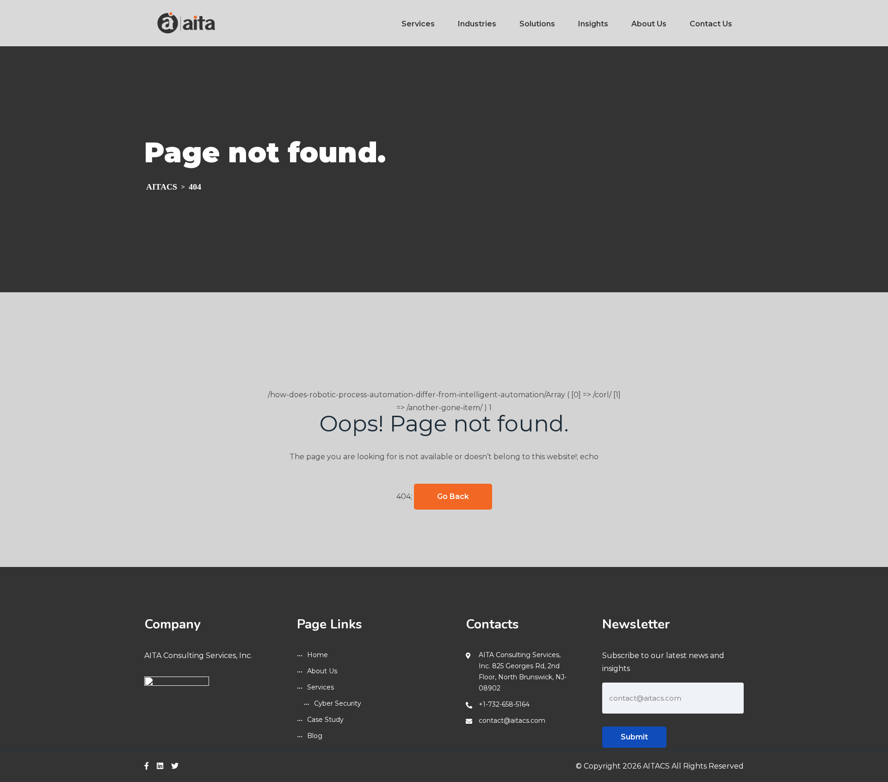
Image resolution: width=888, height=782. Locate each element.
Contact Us (711, 23)
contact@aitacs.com (512, 720)
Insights (593, 23)
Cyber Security (337, 703)
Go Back (453, 496)
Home (317, 655)
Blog (314, 736)
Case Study (325, 719)
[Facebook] (146, 766)
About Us (648, 23)
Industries (477, 23)
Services (418, 23)
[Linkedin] (160, 766)
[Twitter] (175, 766)
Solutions (537, 23)
